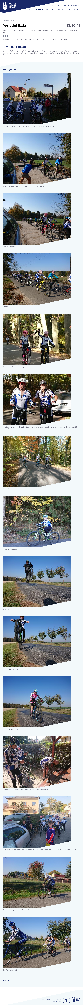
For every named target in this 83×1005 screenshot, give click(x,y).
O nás (30, 10)
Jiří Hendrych (18, 47)
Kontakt (61, 10)
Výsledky (49, 10)
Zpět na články (8, 20)
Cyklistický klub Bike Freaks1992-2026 (51, 1000)
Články (39, 10)
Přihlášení (73, 10)
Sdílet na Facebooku (14, 981)
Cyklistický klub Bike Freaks (65, 6)
